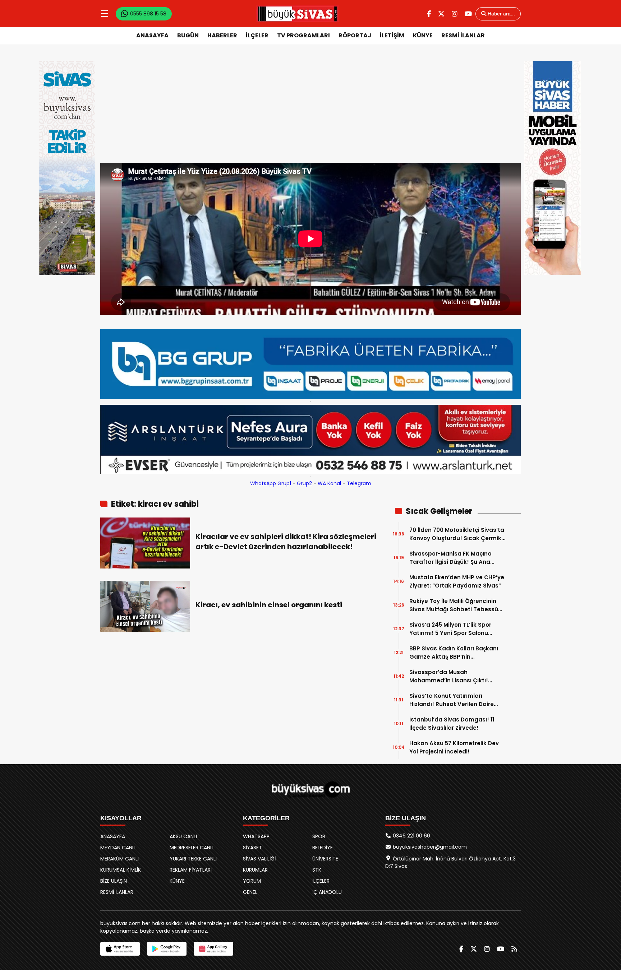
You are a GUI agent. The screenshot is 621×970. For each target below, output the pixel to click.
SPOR (318, 836)
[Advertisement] (310, 109)
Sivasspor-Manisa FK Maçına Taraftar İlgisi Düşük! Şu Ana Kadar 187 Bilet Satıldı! (450, 558)
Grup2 (304, 483)
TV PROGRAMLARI (303, 35)
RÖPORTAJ (355, 35)
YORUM (252, 881)
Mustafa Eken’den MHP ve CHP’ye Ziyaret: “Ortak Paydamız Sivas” (456, 581)
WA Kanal (329, 483)
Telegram (359, 483)
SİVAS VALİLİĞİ (259, 858)
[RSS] (514, 949)
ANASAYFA (152, 35)
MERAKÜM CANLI (119, 858)
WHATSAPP (256, 836)
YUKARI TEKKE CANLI (193, 858)
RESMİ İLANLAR (463, 35)
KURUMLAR (255, 869)
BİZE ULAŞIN (113, 881)
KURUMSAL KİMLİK (120, 869)
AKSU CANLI (183, 836)
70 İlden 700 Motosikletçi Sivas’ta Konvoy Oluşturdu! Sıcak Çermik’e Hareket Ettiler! (457, 534)
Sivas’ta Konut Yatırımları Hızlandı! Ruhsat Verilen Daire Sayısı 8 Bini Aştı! (451, 700)
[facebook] (429, 14)
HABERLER (222, 35)
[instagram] (454, 14)
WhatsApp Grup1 (270, 483)
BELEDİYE (322, 847)
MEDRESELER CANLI (191, 847)
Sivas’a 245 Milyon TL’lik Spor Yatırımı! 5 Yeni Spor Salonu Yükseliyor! (450, 629)
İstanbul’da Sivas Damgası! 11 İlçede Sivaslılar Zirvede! (451, 724)
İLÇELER (257, 35)
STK (316, 869)
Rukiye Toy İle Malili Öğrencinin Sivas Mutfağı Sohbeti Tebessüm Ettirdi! (456, 605)
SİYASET (252, 847)
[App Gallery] (213, 949)
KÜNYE (423, 35)
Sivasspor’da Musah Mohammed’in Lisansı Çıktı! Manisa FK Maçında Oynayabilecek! (448, 676)
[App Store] (120, 949)
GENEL (250, 892)
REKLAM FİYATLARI (191, 869)
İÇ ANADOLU (327, 892)
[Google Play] (167, 949)
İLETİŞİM (392, 35)
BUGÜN (188, 35)
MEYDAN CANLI (117, 847)
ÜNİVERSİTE (325, 858)
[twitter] (441, 14)
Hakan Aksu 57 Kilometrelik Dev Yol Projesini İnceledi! (454, 747)
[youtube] (468, 14)
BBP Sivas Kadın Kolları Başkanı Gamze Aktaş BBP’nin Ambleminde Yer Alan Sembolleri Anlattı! (456, 653)
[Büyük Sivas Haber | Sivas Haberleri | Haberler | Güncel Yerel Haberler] (297, 13)
